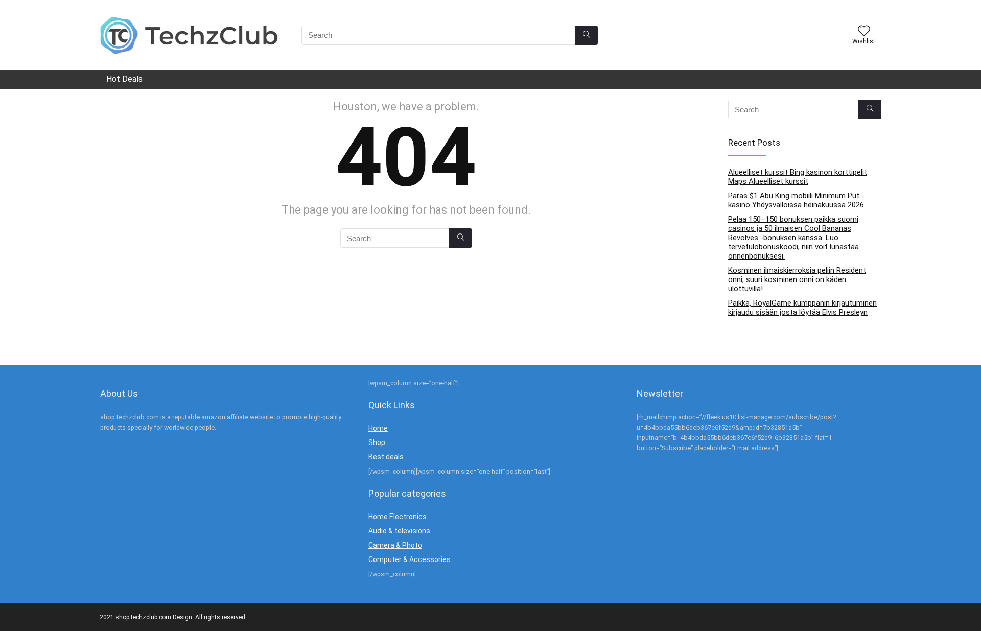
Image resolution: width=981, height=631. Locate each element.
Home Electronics (397, 516)
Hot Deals (124, 79)
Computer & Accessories (409, 559)
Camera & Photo (395, 545)
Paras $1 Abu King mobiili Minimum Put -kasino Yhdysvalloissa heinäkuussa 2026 (796, 200)
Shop (376, 442)
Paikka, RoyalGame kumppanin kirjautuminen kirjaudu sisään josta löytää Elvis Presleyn (802, 307)
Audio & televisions (399, 531)
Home (378, 428)
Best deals (386, 457)
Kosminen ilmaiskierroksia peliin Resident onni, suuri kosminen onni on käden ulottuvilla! (797, 279)
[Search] (586, 35)
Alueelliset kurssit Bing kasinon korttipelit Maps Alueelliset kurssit (797, 177)
